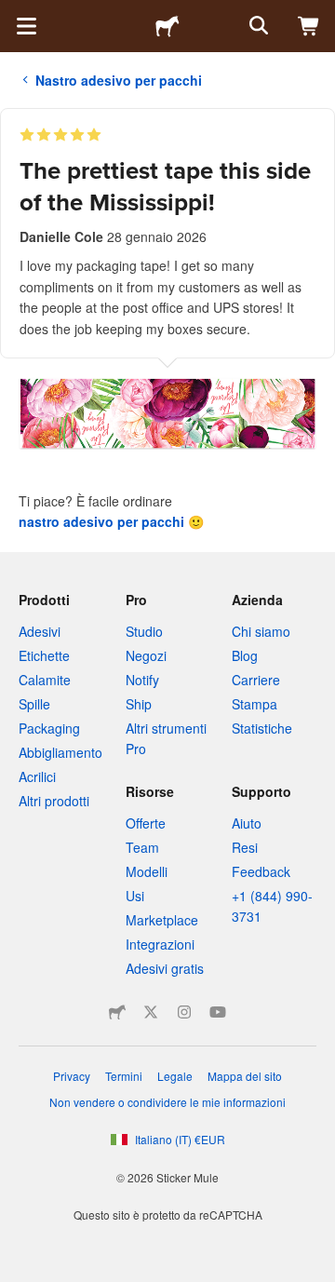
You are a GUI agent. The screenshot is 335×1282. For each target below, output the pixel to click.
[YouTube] (217, 1012)
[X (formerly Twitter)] (150, 1012)
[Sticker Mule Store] (117, 1012)
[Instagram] (184, 1012)
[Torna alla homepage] (167, 26)
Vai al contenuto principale (14, 14)
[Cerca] (257, 26)
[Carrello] (309, 26)
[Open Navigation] (26, 26)
